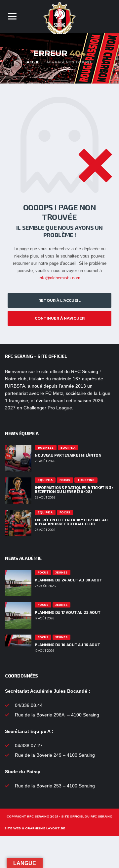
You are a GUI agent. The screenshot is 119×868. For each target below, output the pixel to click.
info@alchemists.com (59, 277)
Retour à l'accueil (59, 300)
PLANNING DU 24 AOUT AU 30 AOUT (68, 579)
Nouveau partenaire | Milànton (68, 455)
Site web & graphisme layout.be (34, 828)
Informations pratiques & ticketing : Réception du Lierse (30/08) (74, 489)
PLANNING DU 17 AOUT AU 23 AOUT (67, 612)
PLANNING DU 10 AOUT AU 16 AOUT (67, 644)
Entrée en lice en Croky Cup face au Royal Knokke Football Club (71, 521)
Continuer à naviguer (60, 318)
